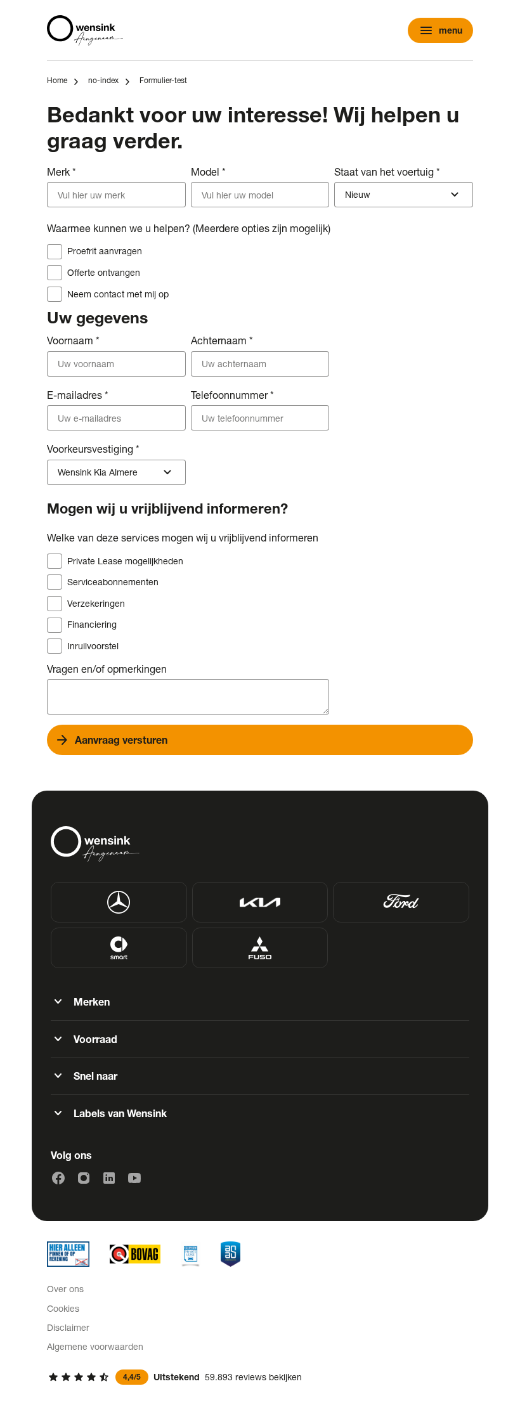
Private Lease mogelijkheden (125, 560)
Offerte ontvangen (103, 272)
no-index (103, 80)
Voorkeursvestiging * (93, 449)
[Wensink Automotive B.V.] (85, 30)
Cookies (63, 1308)
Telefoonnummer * (232, 395)
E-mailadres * (77, 395)
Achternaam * (222, 340)
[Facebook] (58, 1178)
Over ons (65, 1288)
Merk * (61, 171)
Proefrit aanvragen (104, 250)
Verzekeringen (96, 603)
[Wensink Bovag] (135, 1254)
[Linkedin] (109, 1178)
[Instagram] (83, 1178)
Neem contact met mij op (118, 293)
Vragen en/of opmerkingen (107, 669)
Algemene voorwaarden (95, 1346)
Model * (208, 171)
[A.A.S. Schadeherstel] (230, 1254)
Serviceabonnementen (113, 581)
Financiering (92, 624)
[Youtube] (134, 1178)
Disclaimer (68, 1327)
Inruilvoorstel (93, 645)
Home (57, 80)
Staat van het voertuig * (387, 171)
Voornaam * (73, 340)
